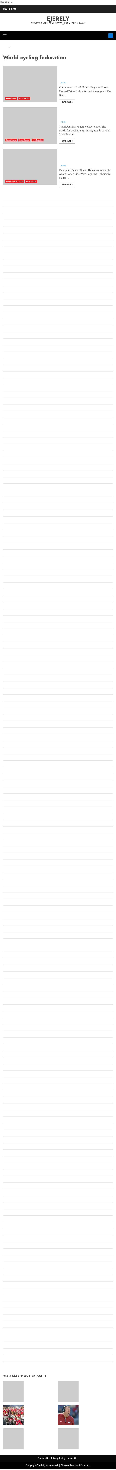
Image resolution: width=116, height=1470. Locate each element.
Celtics (7, 408)
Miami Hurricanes (13, 869)
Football (7, 573)
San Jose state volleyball (17, 1173)
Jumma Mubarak (13, 751)
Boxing (7, 362)
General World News (15, 599)
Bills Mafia (9, 335)
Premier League (12, 1100)
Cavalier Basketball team (17, 401)
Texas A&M (9, 1232)
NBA (5, 935)
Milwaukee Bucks (13, 883)
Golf (5, 625)
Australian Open (12, 263)
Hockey (7, 691)
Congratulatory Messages (17, 467)
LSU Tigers (9, 850)
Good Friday (10, 645)
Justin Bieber (10, 757)
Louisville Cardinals (14, 843)
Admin (63, 83)
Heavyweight (11, 685)
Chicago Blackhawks (15, 428)
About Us (72, 1458)
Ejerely (58, 18)
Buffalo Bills (10, 375)
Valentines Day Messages (17, 1285)
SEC (5, 1179)
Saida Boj (8, 1146)
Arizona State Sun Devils (17, 230)
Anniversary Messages (16, 217)
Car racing (9, 388)
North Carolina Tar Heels (17, 1008)
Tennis (7, 1226)
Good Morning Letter (15, 652)
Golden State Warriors (16, 619)
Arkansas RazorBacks (15, 236)
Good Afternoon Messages (18, 639)
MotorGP (8, 929)
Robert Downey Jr (13, 1127)
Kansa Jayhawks (12, 771)
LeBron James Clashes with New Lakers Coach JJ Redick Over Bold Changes (46, 1345)
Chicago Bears (11, 421)
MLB (5, 916)
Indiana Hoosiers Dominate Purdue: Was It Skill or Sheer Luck (39, 1352)
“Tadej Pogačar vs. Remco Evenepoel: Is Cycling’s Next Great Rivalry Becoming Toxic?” (84, 113)
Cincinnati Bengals (14, 447)
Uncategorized (11, 1265)
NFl (5, 988)
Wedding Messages (14, 1298)
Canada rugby (11, 381)
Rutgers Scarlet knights (16, 1140)
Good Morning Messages (17, 658)
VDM (6, 1291)
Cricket (7, 474)
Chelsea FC (9, 414)
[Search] (105, 36)
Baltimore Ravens (13, 269)
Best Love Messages (14, 309)
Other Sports (10, 1054)
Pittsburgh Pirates (13, 1094)
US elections (10, 1278)
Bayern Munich (12, 296)
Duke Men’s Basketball (16, 533)
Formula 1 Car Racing (14, 181)
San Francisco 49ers (14, 1166)
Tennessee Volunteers (15, 1219)
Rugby (6, 1133)
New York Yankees (14, 982)
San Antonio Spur (13, 1153)
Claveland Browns (13, 454)
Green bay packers (14, 672)
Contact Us (43, 1458)
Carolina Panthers (13, 395)
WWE (6, 1331)
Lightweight (10, 817)
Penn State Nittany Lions (17, 1074)
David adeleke (11, 500)
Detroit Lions (10, 520)
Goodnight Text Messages (17, 665)
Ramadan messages (14, 1107)
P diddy (7, 1067)
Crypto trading (11, 480)
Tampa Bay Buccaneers (16, 1206)
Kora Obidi (9, 803)
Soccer (7, 1193)
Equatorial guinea (13, 546)
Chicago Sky (10, 434)
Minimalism (10, 889)
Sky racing (9, 1186)
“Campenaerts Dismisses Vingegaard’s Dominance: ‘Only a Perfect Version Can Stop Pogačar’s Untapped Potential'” (84, 72)
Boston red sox (11, 355)
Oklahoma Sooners (14, 1028)
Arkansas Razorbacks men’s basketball (25, 243)
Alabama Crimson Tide (16, 203)
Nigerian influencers (15, 1001)
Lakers (7, 810)
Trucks (7, 1258)
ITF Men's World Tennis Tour (19, 724)
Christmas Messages (14, 441)
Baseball (8, 276)
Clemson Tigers (12, 461)
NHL (5, 995)
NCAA (6, 942)
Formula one (11, 98)
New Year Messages (14, 962)
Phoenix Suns (10, 1087)
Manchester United (14, 856)
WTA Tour (9, 1324)
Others (7, 1061)
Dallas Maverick (12, 494)
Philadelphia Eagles (14, 1080)
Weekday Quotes (13, 1305)
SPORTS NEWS (11, 1199)
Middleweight (11, 876)
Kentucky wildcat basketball (19, 790)
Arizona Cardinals (13, 223)
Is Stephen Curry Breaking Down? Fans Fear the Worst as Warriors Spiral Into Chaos (51, 1339)
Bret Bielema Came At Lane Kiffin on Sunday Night (32, 1358)
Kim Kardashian (12, 797)
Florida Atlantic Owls (15, 559)
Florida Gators (11, 566)
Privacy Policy (58, 1458)
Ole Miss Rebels (12, 1041)
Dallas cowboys (12, 487)
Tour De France (12, 1252)
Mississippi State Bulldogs (18, 909)
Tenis (6, 1212)
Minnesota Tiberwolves (16, 896)
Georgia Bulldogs (13, 606)
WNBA (7, 1318)
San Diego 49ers (12, 1160)
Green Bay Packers (14, 678)
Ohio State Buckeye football (19, 1021)
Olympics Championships (17, 1047)
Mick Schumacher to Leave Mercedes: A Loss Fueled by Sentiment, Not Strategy (49, 1365)
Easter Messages (12, 540)
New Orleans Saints (14, 955)
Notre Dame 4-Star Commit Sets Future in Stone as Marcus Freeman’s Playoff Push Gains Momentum (95, 1437)
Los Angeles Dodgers (15, 823)
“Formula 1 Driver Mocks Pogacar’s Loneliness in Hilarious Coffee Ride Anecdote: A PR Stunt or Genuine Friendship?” (85, 155)
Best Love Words (12, 329)
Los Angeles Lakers (14, 830)
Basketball (9, 289)
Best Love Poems (12, 316)
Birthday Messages (14, 342)
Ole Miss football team (16, 1034)
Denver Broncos (12, 507)
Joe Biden (8, 744)
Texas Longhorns (13, 1245)
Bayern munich (12, 302)
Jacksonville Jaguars (14, 738)
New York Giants (12, 968)
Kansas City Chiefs (13, 777)
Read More (67, 102)
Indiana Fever (11, 705)
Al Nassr (8, 197)
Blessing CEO (10, 348)
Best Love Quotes (13, 322)
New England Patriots (15, 949)
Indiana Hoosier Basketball (18, 711)
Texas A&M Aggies (13, 1239)
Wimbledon (10, 1311)
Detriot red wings (13, 513)
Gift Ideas (8, 612)
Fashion (7, 553)
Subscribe (110, 35)
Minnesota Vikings (13, 902)
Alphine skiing (11, 210)
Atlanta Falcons (12, 250)
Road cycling (24, 98)
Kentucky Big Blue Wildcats (19, 784)
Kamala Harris (11, 764)
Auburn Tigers (11, 256)
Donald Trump (11, 527)
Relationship (10, 1113)
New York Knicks (13, 975)
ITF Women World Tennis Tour (20, 731)
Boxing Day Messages (15, 368)
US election (9, 1272)
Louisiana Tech (11, 836)
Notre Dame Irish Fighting (18, 1015)
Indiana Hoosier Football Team (20, 718)
